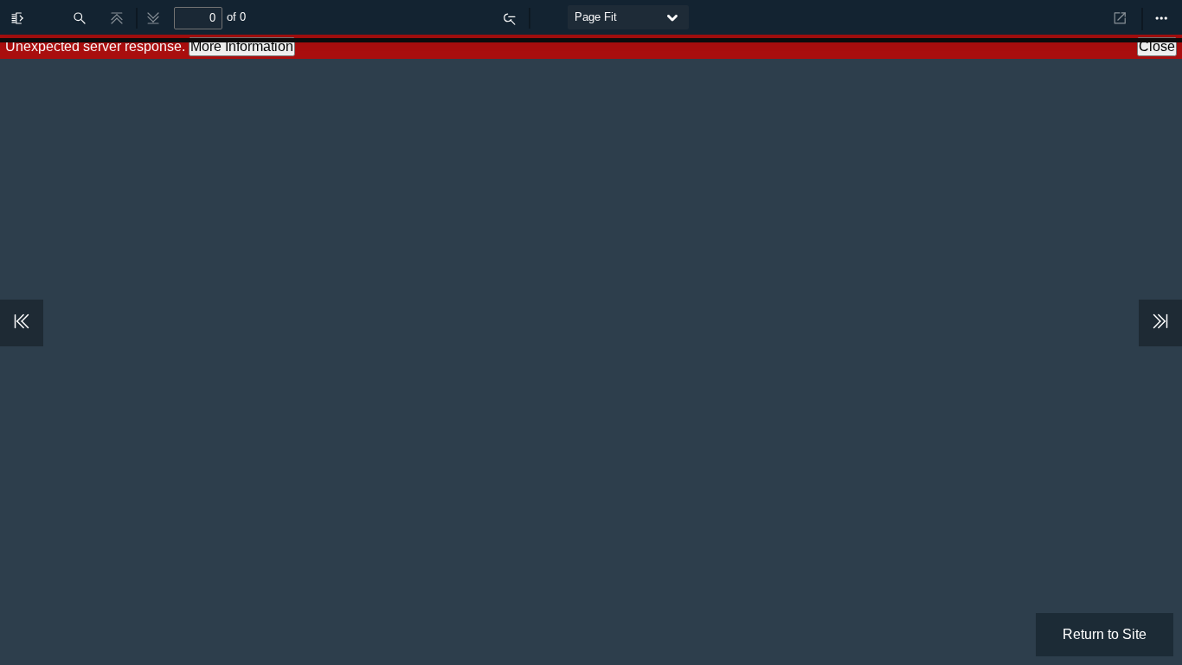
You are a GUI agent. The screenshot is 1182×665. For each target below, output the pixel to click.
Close (1157, 46)
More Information (241, 46)
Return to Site (1105, 634)
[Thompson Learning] (1045, 14)
